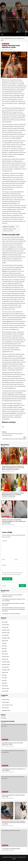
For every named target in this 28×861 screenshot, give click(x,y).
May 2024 (4, 680)
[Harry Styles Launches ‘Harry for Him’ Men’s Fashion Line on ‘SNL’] (14, 732)
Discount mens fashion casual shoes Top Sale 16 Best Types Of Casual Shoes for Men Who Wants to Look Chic (13, 609)
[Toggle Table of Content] (16, 227)
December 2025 (6, 630)
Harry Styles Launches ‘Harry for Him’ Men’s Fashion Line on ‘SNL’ (12, 595)
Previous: (12, 433)
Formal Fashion (5, 702)
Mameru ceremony (8, 230)
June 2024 (4, 677)
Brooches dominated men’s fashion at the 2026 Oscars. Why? (13, 604)
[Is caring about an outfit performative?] (14, 838)
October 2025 (5, 635)
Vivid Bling (3, 718)
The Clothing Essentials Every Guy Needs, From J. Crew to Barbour (13, 599)
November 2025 (6, 632)
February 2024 (5, 688)
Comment (5, 540)
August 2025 (5, 640)
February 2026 (5, 624)
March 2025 (5, 653)
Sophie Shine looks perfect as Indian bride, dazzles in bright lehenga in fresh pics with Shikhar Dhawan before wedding (13, 468)
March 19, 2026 (9, 825)
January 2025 (5, 659)
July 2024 (4, 675)
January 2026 (5, 627)
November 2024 (6, 664)
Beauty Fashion (5, 699)
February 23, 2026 (10, 497)
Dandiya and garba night (10, 228)
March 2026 (5, 622)
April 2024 (4, 683)
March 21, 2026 (9, 772)
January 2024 (5, 691)
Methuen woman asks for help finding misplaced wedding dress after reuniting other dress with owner (14, 521)
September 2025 (6, 638)
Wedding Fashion (5, 43)
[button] (2, 34)
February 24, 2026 (10, 471)
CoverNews (20, 857)
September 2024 (6, 669)
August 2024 (5, 672)
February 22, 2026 (10, 524)
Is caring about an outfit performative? (11, 613)
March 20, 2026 (9, 798)
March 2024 (5, 685)
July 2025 (4, 643)
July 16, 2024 (9, 49)
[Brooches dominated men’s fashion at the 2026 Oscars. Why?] (14, 784)
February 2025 (5, 656)
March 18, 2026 (9, 850)
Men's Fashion (5, 707)
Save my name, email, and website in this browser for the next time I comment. (12, 573)
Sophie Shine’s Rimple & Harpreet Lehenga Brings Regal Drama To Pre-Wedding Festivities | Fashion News (13, 494)
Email (16, 559)
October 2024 (5, 667)
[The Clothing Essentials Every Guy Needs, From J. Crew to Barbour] (14, 758)
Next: (14, 438)
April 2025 (4, 651)
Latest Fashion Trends (7, 705)
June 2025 (4, 645)
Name (4, 559)
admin (4, 49)
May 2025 (4, 648)
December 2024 (6, 661)
